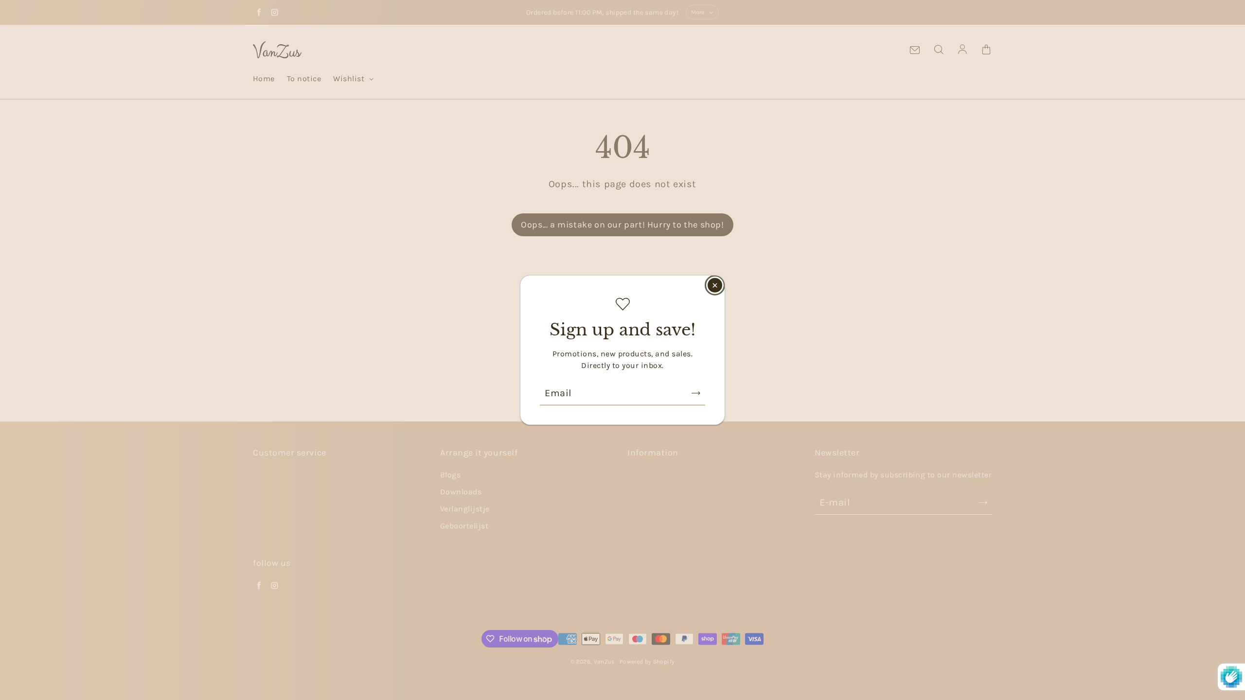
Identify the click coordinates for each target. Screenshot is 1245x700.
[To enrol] (696, 393)
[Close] (715, 285)
